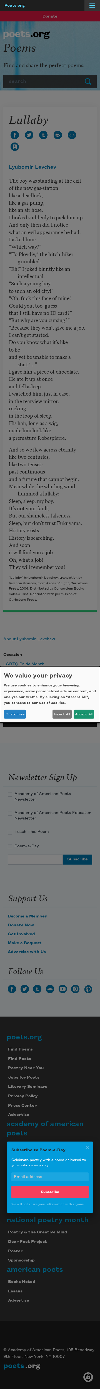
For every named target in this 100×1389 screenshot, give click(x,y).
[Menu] (92, 5)
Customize (15, 714)
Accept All (83, 714)
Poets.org (14, 5)
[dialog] (50, 694)
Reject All (62, 714)
